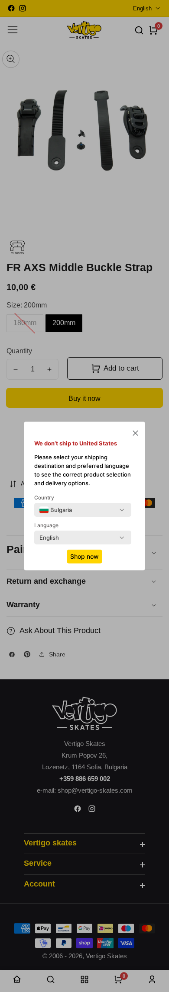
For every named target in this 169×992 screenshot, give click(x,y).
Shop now (84, 556)
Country (44, 497)
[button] (135, 434)
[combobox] (55, 510)
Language (46, 525)
